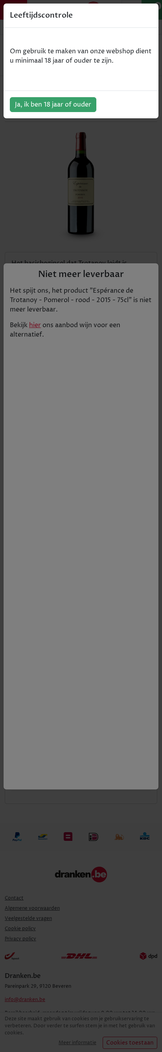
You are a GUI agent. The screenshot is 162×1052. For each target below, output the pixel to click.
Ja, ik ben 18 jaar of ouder (53, 104)
